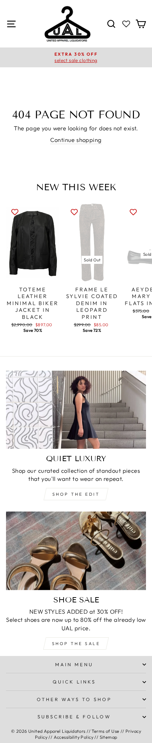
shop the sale (76, 643)
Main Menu (74, 664)
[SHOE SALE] (76, 551)
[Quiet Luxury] (76, 410)
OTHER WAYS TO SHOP (74, 699)
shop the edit (76, 494)
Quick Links (74, 682)
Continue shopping (75, 139)
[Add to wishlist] (15, 212)
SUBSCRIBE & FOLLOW (74, 716)
